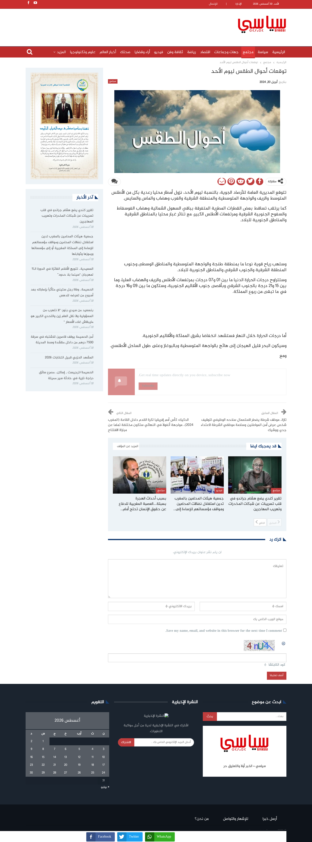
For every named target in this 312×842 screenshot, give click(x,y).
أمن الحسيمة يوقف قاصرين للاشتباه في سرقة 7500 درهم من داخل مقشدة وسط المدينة (62, 340)
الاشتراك (126, 742)
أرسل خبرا (270, 819)
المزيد (61, 52)
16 (31, 757)
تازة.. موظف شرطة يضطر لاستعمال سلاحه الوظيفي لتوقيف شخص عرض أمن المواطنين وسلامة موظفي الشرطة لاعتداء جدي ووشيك (243, 425)
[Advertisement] (124, 23)
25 (92, 772)
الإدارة (238, 4)
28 (54, 772)
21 (54, 765)
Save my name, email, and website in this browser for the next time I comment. (224, 631)
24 (103, 772)
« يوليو (105, 787)
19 (79, 765)
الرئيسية (278, 52)
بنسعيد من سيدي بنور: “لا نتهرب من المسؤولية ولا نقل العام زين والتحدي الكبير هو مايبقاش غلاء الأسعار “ (62, 316)
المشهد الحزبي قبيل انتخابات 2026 (69, 358)
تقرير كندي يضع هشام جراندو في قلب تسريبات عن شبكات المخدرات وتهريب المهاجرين (66, 216)
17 (103, 765)
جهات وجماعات (226, 52)
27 (65, 772)
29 (43, 772)
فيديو (158, 52)
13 (65, 757)
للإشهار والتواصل (235, 819)
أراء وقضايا (142, 52)
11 (93, 757)
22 (43, 765)
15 (43, 757)
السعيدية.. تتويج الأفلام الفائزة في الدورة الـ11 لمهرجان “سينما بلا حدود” (62, 272)
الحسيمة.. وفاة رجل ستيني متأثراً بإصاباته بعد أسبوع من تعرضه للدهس (62, 292)
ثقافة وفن (175, 52)
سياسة (263, 52)
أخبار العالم (108, 52)
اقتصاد (205, 52)
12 (79, 757)
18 (92, 765)
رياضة (191, 52)
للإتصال (213, 4)
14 (54, 757)
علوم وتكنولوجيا (83, 52)
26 (79, 772)
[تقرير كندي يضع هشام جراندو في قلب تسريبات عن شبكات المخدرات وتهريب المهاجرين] (255, 475)
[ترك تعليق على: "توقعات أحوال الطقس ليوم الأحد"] (114, 182)
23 (31, 765)
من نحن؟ (202, 819)
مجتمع (248, 52)
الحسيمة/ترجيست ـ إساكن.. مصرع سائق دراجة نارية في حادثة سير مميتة (66, 375)
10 (103, 757)
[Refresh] (283, 643)
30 (31, 772)
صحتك (125, 52)
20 (65, 765)
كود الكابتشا (277, 665)
